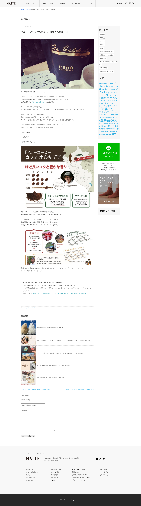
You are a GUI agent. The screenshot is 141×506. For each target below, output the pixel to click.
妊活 (103, 129)
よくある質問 (76, 3)
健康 (103, 120)
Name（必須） (26, 400)
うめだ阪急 (102, 83)
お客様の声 (54, 477)
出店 (116, 126)
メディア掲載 (103, 68)
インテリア (110, 92)
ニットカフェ (30, 480)
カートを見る (104, 472)
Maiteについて (31, 469)
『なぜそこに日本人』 (38, 102)
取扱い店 (102, 45)
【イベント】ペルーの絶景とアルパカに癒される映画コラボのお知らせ (60, 353)
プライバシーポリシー (79, 480)
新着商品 (102, 38)
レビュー (101, 117)
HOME (22, 9)
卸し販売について (32, 477)
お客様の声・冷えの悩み (106, 55)
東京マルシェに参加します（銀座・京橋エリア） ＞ (80, 389)
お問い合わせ (104, 475)
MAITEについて (48, 3)
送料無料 (108, 134)
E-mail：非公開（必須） (29, 405)
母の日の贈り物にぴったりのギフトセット (50, 377)
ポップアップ (106, 111)
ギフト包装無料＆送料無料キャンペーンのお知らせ (53, 365)
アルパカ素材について (33, 472)
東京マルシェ (112, 128)
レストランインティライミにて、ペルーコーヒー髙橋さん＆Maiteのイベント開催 (59, 293)
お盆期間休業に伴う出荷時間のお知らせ (50, 327)
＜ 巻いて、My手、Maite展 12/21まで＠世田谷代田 (35, 389)
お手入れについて (56, 469)
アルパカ (108, 84)
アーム (113, 89)
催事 (109, 120)
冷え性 (112, 126)
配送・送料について (78, 469)
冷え (114, 120)
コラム (90, 3)
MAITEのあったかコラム (106, 51)
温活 (104, 131)
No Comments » (36, 308)
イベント (102, 41)
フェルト (116, 105)
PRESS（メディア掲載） (108, 211)
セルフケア (111, 100)
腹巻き (103, 134)
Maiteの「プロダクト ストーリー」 (108, 63)
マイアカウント (105, 469)
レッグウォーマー (110, 114)
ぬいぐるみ (109, 83)
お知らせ (28, 9)
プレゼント (106, 108)
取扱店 (62, 3)
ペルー (114, 109)
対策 (107, 129)
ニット (109, 103)
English (119, 3)
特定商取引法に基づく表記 (81, 477)
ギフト (110, 94)
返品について (76, 472)
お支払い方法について (79, 475)
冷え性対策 (103, 58)
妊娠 (100, 129)
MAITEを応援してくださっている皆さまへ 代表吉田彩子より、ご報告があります (64, 340)
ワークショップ (110, 117)
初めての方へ (55, 475)
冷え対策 (107, 126)
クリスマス (110, 98)
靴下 (114, 134)
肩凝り (113, 131)
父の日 (109, 131)
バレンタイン (108, 106)
